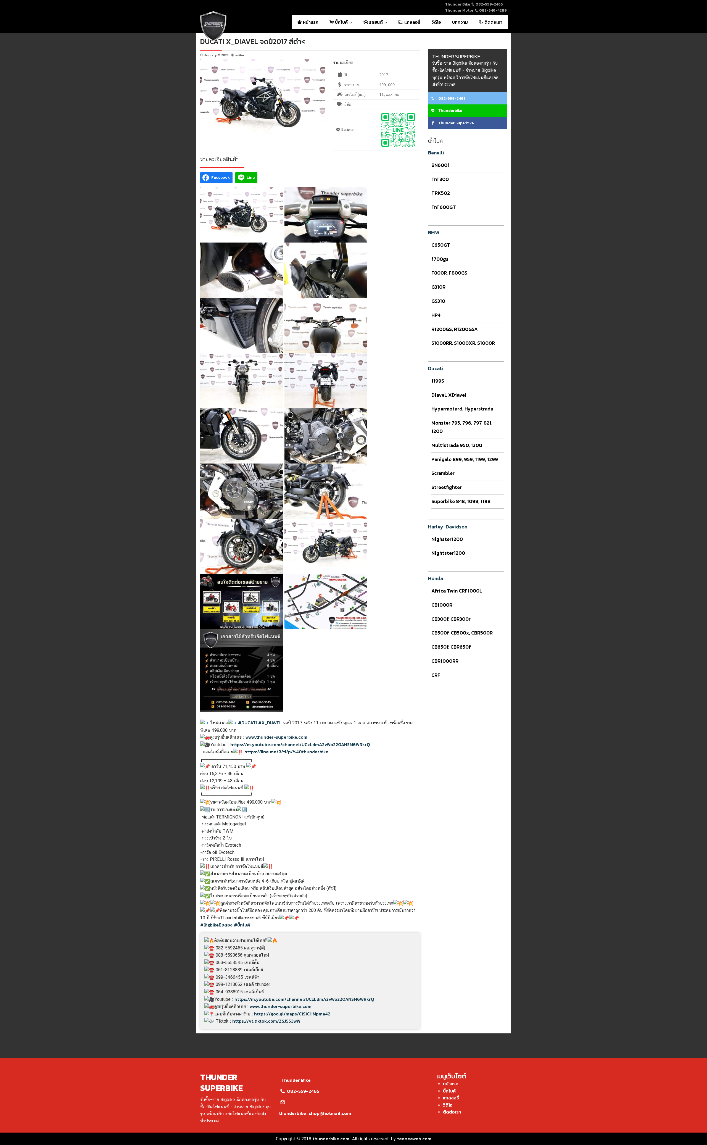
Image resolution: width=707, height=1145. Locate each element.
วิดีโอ (436, 22)
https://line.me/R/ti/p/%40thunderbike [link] (286, 751)
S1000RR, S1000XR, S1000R (463, 343)
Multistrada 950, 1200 (456, 445)
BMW (433, 232)
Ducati (436, 368)
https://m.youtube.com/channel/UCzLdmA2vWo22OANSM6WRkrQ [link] (300, 744)
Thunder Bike (296, 1080)
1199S (437, 381)
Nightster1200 (448, 553)
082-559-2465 (489, 4)
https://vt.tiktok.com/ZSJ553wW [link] (266, 1021)
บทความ (460, 22)
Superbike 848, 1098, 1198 (460, 501)
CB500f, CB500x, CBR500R (462, 632)
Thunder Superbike (455, 123)
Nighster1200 (447, 539)
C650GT (440, 245)
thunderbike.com (331, 1138)
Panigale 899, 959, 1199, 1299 (464, 459)
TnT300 (440, 179)
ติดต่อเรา (492, 22)
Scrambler (443, 473)
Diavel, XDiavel (448, 395)
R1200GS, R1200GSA (454, 329)
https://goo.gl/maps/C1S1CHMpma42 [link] (292, 1013)
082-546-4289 (492, 10)
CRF (435, 675)
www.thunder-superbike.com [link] (276, 737)
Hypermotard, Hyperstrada (462, 408)
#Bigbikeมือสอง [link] (216, 925)
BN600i (440, 165)
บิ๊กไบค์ (341, 22)
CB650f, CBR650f (451, 647)
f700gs (440, 259)
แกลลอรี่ (411, 22)
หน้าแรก (310, 22)
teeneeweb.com (414, 1138)
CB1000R (441, 605)
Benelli (436, 152)
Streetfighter (446, 487)
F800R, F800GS (449, 273)
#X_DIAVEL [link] (270, 722)
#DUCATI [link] (247, 722)
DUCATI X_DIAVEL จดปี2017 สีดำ (250, 41)
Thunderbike (449, 111)
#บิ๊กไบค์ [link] (242, 925)
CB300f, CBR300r (451, 619)
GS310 (438, 301)
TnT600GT (443, 207)
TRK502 (440, 193)
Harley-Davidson (447, 526)
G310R (438, 287)
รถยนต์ (376, 22)
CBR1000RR (444, 661)
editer (239, 55)
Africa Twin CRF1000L (456, 590)
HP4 (435, 315)
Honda (435, 578)
